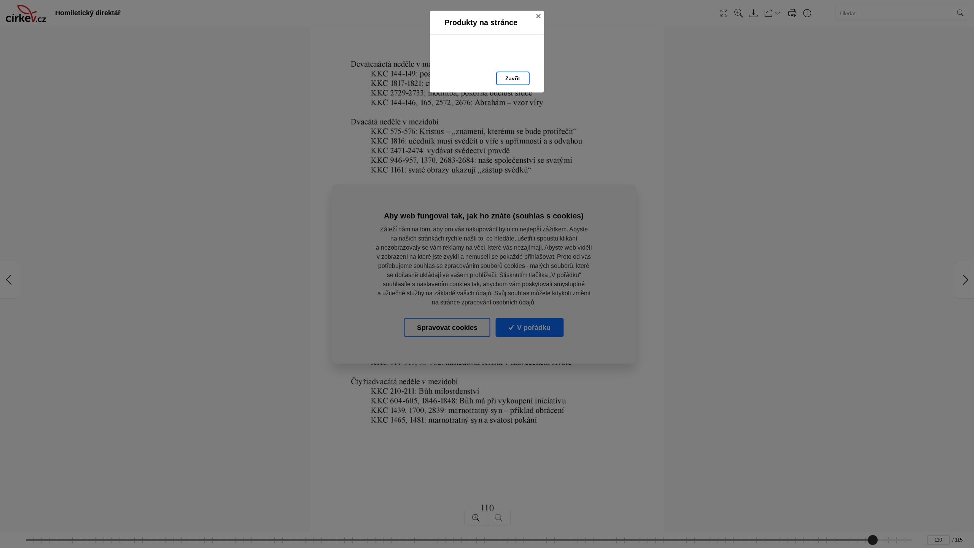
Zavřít (512, 78)
